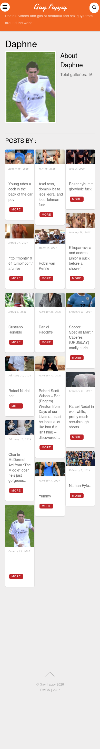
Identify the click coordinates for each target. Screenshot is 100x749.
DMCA (45, 689)
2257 (56, 689)
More (16, 209)
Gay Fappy (48, 684)
